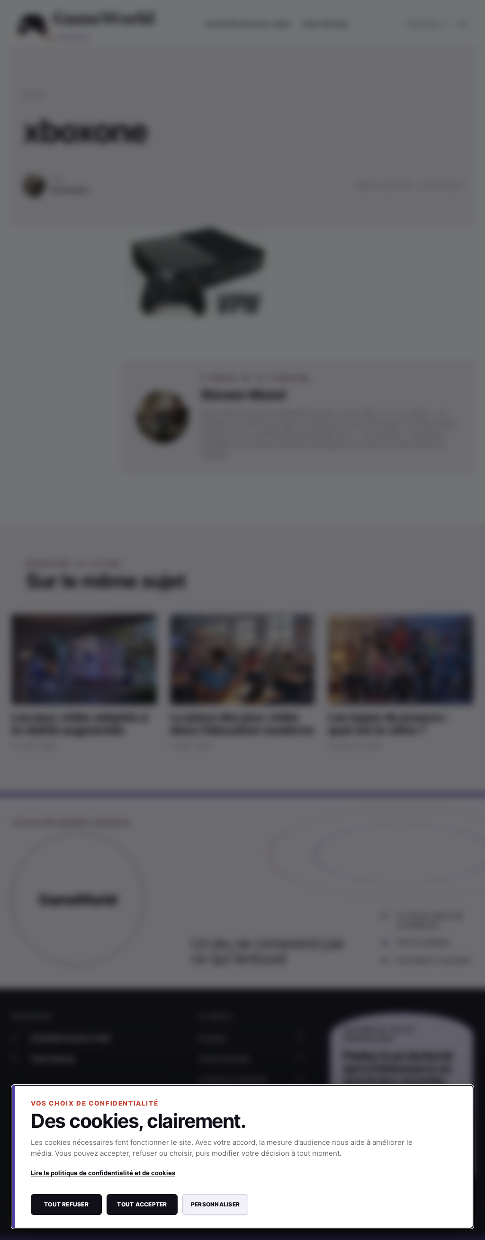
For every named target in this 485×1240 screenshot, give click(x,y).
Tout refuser (66, 1204)
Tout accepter (142, 1204)
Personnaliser (215, 1204)
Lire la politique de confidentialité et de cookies (103, 1173)
